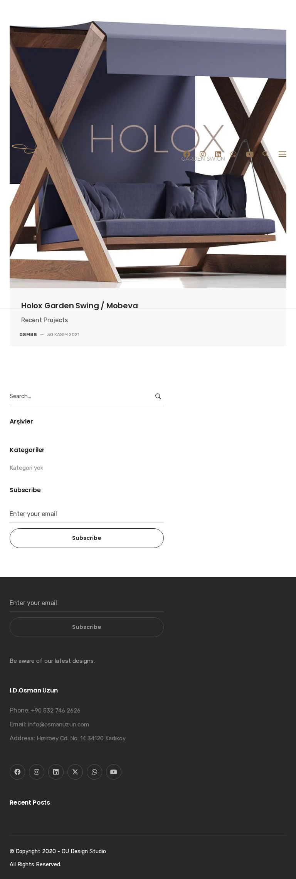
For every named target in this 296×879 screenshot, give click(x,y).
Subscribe (86, 538)
